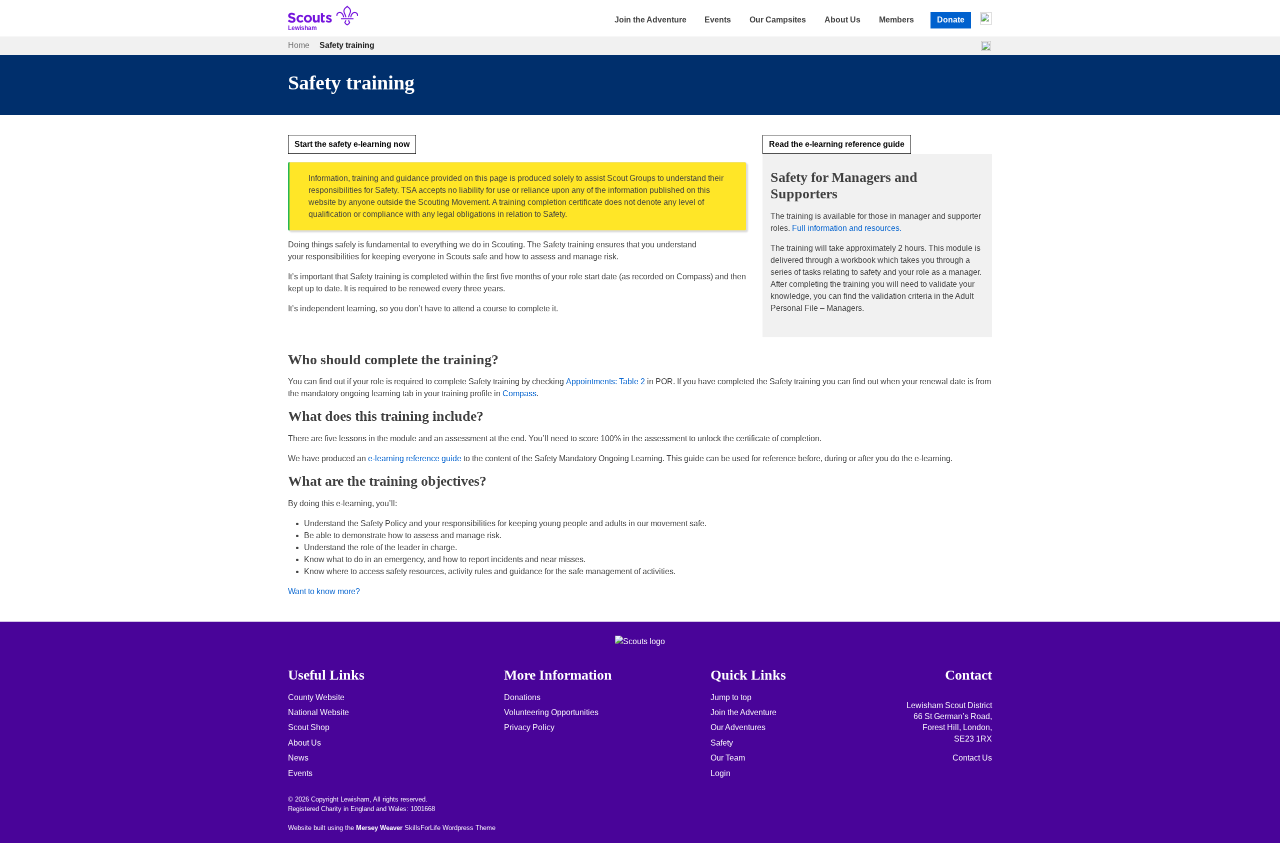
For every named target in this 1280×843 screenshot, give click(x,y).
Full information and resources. (847, 228)
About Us (842, 19)
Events (717, 19)
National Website (318, 712)
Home (299, 45)
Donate (950, 19)
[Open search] (986, 18)
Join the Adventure (650, 19)
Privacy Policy (529, 727)
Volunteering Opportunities (551, 712)
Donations (522, 697)
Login (720, 773)
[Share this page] (986, 45)
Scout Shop (309, 727)
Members (896, 19)
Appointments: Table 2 (605, 381)
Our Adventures (738, 727)
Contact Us (972, 758)
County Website (316, 697)
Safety (721, 743)
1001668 (422, 809)
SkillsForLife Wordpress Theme (450, 828)
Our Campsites (778, 19)
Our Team (727, 758)
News (298, 758)
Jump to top (731, 697)
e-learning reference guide (415, 458)
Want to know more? (324, 591)
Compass (519, 393)
